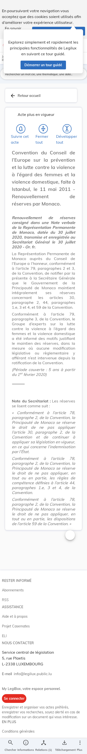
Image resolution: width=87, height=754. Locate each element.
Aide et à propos (15, 616)
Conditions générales (18, 731)
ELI (4, 636)
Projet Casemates (16, 626)
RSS (5, 600)
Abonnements (13, 590)
